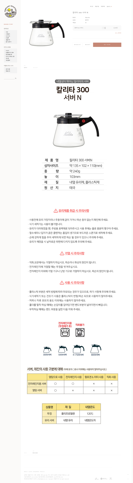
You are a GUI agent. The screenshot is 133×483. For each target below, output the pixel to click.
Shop (7, 51)
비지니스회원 (7, 47)
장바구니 (109, 7)
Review (35, 68)
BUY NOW (107, 45)
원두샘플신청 (9, 55)
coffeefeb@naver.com (42, 479)
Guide (30, 472)
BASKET (87, 45)
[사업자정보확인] (41, 477)
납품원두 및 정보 (10, 53)
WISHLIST (77, 45)
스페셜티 (8, 34)
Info (25, 68)
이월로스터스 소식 (8, 66)
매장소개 (8, 71)
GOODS (8, 36)
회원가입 (97, 6)
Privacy (42, 472)
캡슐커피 (8, 40)
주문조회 (103, 6)
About (26, 472)
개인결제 (8, 60)
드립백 (7, 38)
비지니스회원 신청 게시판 (10, 57)
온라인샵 (6, 29)
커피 (7, 32)
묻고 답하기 (8, 42)
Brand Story (8, 24)
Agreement (36, 472)
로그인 (91, 6)
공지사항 (8, 69)
